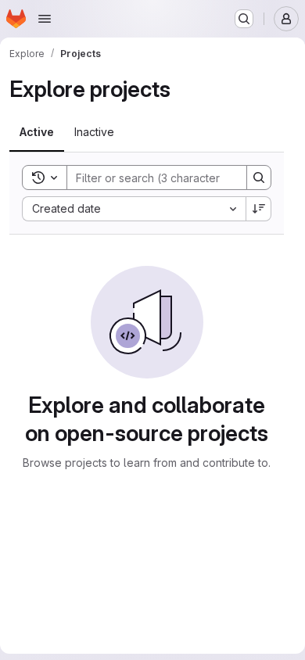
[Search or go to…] (244, 18)
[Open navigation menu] (44, 18)
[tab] (36, 132)
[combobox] (134, 208)
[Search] (258, 177)
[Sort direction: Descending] (258, 208)
